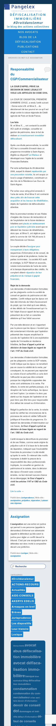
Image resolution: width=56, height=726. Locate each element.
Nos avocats (28, 32)
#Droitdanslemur (23, 579)
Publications (28, 46)
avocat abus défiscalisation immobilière (27, 650)
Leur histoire (20, 629)
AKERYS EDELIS (23, 601)
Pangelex (23, 6)
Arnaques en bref (23, 606)
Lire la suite (16, 491)
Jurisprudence (27, 497)
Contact (28, 51)
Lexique (24, 553)
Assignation (19, 516)
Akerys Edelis (18, 646)
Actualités (18, 590)
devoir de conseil (26, 705)
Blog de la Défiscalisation (28, 39)
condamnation (25, 688)
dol (16, 710)
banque (29, 676)
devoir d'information (27, 700)
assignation (15, 500)
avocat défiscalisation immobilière (27, 669)
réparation (35, 500)
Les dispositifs (21, 623)
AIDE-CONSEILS (22, 595)
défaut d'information (27, 716)
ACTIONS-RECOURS (25, 584)
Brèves (16, 612)
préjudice (26, 500)
